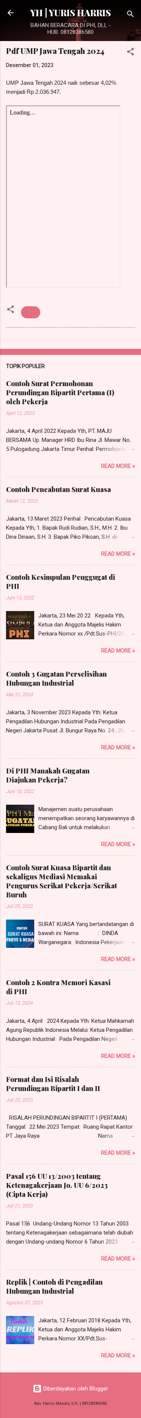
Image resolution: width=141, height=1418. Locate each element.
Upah (30, 312)
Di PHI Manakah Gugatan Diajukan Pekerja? (47, 775)
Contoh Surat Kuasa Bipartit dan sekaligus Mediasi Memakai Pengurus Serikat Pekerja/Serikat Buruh (61, 881)
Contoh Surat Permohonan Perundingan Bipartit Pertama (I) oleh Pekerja (60, 392)
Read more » (118, 466)
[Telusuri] (130, 15)
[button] (130, 53)
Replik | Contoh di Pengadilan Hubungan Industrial (54, 1286)
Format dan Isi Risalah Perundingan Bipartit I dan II (53, 1084)
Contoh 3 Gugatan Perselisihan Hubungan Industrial (56, 678)
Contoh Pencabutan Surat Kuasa (58, 489)
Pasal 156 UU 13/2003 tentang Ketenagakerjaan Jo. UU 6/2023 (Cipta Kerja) (57, 1185)
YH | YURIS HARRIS (70, 12)
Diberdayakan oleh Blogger (75, 1388)
